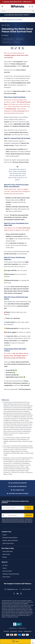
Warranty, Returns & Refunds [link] (10, 540)
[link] (14, 593)
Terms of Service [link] (13, 631)
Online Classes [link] (6, 576)
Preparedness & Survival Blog (14, 19)
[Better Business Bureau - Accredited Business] (17, 624)
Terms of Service (28, 522)
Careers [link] (4, 568)
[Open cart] (32, 6)
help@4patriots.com (12, 589)
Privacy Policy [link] (6, 631)
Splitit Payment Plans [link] (8, 543)
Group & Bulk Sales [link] (7, 551)
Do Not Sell (20, 631)
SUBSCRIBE (29, 515)
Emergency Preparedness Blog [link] (10, 574)
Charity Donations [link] (7, 571)
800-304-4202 (26, 589)
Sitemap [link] (4, 557)
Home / (4, 19)
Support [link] (4, 534)
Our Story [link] (5, 565)
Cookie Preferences (27, 631)
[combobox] (4, 515)
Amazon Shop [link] (6, 554)
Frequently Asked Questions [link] (9, 537)
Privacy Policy (21, 522)
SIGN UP (29, 507)
